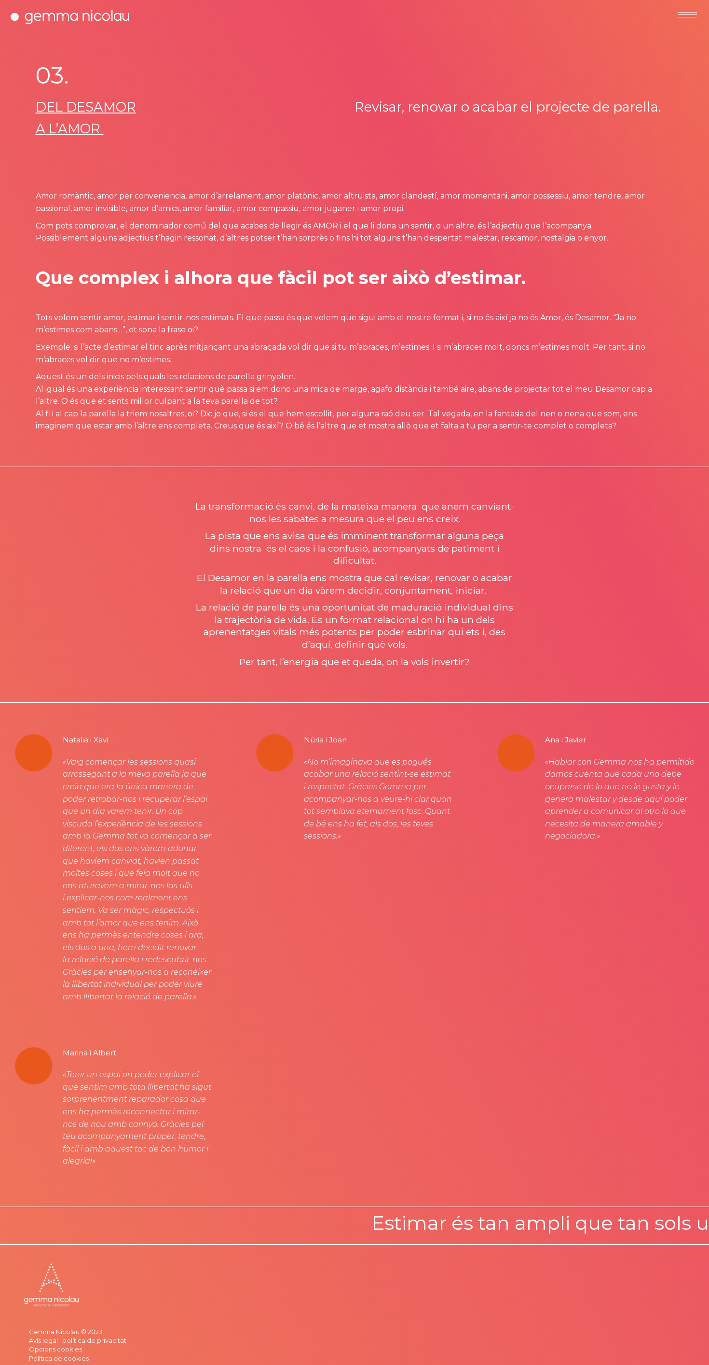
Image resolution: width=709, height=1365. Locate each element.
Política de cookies (59, 1358)
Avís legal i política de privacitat (77, 1340)
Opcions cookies (55, 1349)
